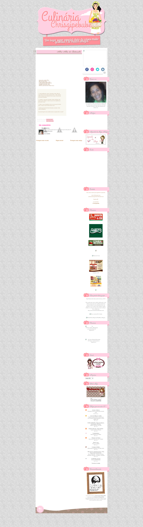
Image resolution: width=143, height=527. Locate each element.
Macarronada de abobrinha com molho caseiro (96, 448)
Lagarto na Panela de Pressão (96, 429)
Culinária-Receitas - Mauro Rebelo (96, 428)
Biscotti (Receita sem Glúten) (96, 434)
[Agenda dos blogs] (96, 144)
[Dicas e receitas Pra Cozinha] (96, 314)
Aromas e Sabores (96, 410)
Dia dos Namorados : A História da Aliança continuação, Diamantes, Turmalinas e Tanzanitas (96, 454)
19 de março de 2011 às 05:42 (47, 131)
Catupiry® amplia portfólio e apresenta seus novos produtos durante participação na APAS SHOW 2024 (96, 418)
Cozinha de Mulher (96, 447)
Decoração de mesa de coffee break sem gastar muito (96, 412)
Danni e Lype (96, 442)
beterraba (50, 121)
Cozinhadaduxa (96, 433)
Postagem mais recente (42, 140)
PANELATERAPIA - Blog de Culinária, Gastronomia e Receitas (96, 423)
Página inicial (59, 140)
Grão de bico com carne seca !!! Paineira (96, 439)
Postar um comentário (46, 133)
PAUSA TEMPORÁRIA (95, 459)
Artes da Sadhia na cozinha (96, 415)
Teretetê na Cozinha (96, 463)
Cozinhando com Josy (95, 458)
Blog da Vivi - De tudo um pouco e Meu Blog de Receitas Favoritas (96, 452)
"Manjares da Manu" (95, 438)
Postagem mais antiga (76, 140)
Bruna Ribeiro (44, 128)
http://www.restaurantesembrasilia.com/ (96, 310)
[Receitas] (95, 245)
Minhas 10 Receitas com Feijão (95, 425)
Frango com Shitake (95, 443)
